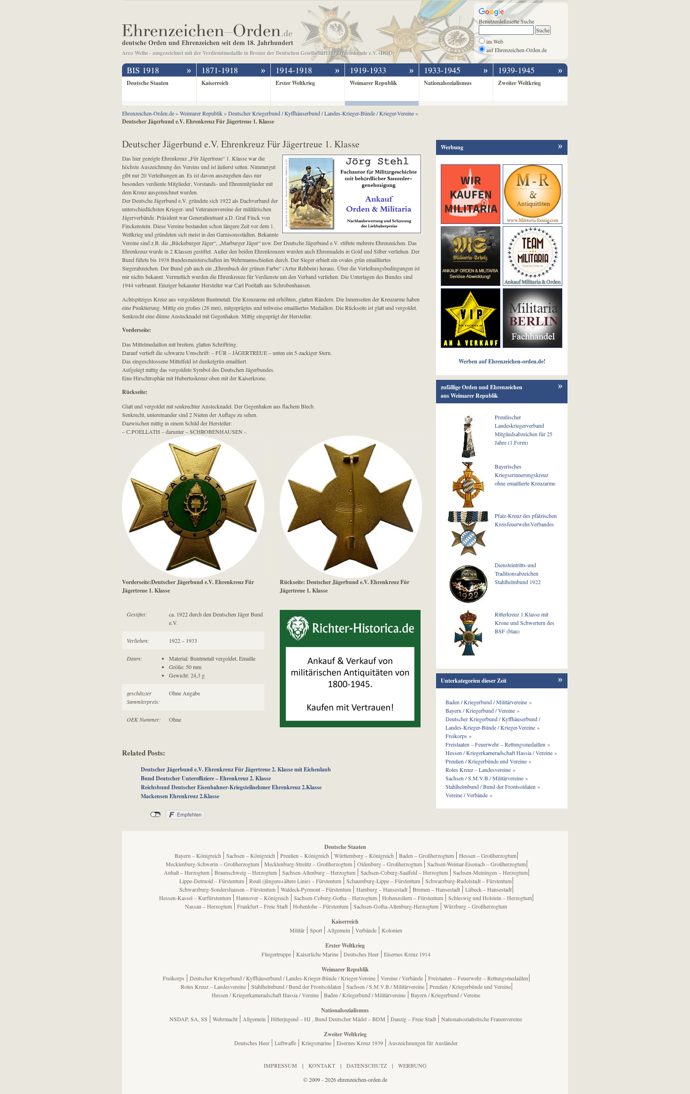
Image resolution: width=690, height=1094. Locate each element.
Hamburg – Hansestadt (381, 889)
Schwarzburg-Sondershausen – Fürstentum (227, 889)
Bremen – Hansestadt (436, 889)
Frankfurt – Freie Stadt (262, 906)
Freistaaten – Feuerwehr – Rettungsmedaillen (478, 978)
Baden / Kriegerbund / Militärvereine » (488, 702)
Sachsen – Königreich (250, 855)
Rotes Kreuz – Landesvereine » (480, 769)
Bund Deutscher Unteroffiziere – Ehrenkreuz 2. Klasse (206, 778)
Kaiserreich (215, 83)
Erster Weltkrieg (295, 83)
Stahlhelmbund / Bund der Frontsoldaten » (492, 786)
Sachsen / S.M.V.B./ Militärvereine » (486, 778)
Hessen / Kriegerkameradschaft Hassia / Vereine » (501, 752)
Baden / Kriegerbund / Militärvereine (365, 995)
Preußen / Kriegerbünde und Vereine (470, 986)
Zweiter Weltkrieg (519, 83)
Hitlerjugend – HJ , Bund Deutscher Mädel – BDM (328, 1019)
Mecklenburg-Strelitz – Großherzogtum (308, 864)
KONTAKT (321, 1065)
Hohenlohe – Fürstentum (320, 906)
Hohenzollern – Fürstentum (412, 897)
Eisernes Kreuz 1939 (360, 1043)
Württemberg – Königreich (364, 855)
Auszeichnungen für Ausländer (423, 1043)
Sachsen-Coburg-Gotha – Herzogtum (335, 897)
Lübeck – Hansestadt (488, 889)
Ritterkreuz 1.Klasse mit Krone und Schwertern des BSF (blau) (524, 622)
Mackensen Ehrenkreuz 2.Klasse (180, 796)
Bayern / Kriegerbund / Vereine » (482, 710)
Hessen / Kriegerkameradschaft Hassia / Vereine (265, 995)
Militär (297, 930)
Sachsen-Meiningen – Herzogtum (490, 872)
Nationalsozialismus (448, 83)
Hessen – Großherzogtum (487, 855)
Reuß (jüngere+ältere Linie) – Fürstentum (295, 881)
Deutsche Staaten (148, 83)
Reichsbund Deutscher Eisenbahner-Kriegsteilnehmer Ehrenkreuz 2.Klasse (231, 787)
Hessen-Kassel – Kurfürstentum (195, 897)
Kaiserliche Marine (317, 954)
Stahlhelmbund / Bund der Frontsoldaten (296, 986)
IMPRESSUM (280, 1065)
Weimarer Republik (373, 83)
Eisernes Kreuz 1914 (407, 954)
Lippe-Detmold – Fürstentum (211, 881)
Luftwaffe (285, 1043)
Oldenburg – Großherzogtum (389, 864)
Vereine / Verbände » (468, 795)
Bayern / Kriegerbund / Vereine (445, 995)
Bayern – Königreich (198, 855)
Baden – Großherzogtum (426, 855)
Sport (316, 930)
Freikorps (173, 978)
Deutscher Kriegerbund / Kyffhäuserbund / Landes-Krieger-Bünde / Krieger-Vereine (283, 978)
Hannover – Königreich (262, 897)
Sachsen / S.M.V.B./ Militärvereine (385, 986)
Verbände (365, 930)
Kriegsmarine (316, 1043)
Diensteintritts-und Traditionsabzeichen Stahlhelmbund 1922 (518, 573)
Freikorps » (458, 736)
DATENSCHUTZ (366, 1065)
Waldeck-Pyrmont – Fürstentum (316, 889)
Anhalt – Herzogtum (186, 872)
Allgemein (338, 930)
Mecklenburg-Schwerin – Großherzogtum (212, 864)
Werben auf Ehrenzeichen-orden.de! (502, 361)
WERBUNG (412, 1065)
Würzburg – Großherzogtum (475, 906)
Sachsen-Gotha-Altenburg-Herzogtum (395, 906)
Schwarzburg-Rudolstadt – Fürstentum (468, 881)
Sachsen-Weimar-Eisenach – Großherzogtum (476, 864)
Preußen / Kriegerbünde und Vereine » (488, 761)
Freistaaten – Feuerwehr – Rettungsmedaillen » (497, 744)
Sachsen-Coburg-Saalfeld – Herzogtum (404, 872)
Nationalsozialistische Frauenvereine (481, 1019)
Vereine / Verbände (402, 978)
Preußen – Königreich (304, 855)
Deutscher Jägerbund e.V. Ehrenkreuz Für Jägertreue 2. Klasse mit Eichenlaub (236, 769)
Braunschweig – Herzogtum (246, 872)
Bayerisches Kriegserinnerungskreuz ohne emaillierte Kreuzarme (525, 474)
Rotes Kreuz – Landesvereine (213, 986)
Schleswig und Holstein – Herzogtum (490, 897)
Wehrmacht (225, 1019)
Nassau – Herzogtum (208, 906)
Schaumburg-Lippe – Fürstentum (383, 881)
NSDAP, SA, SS (188, 1019)
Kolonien (392, 930)
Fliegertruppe (276, 954)
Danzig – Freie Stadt (413, 1019)
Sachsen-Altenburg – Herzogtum (318, 872)
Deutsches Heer (361, 954)
